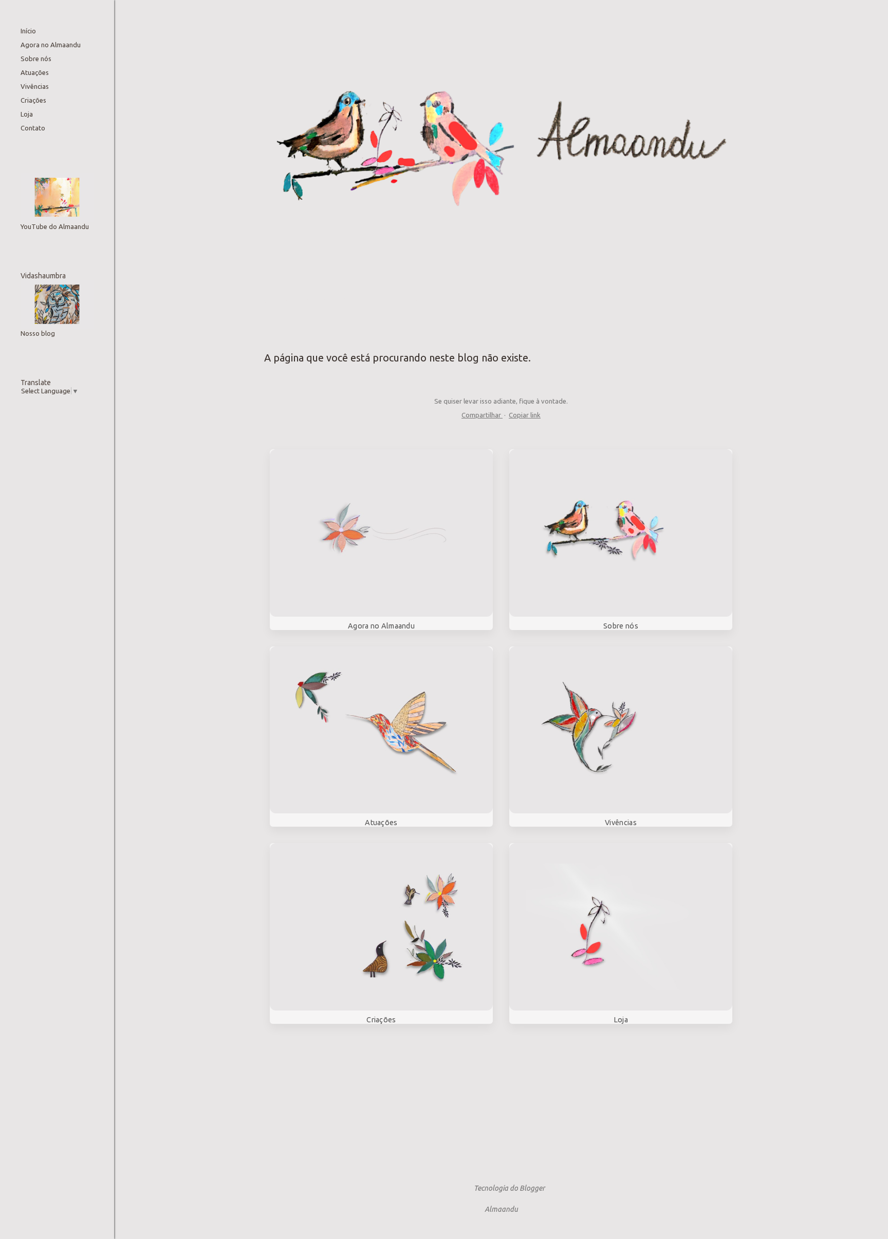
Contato (33, 127)
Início (28, 30)
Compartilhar (482, 414)
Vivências (35, 86)
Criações (33, 100)
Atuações (35, 72)
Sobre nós (36, 58)
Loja (27, 114)
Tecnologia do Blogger (509, 1188)
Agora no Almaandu (51, 44)
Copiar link (525, 414)
